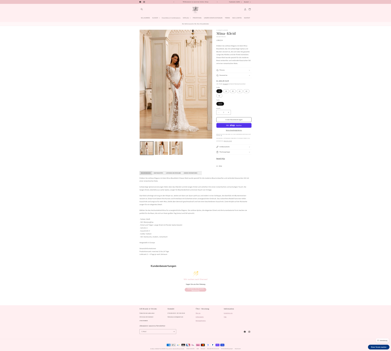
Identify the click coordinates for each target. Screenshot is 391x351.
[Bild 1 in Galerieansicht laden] (147, 148)
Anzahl (218, 108)
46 (219, 96)
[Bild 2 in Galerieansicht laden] (161, 148)
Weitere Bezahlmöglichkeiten (234, 130)
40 (233, 91)
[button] (141, 9)
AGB (198, 348)
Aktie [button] (220, 166)
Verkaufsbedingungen (227, 348)
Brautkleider (228, 141)
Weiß (220, 104)
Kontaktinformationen (213, 348)
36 (219, 91)
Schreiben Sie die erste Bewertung (195, 290)
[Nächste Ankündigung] (217, 2)
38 (226, 91)
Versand (225, 84)
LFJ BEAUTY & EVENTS (160, 348)
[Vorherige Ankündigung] (174, 2)
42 (240, 91)
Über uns (198, 313)
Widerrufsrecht (191, 348)
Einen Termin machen (378, 347)
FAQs (225, 317)
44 (246, 91)
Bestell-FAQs (220, 158)
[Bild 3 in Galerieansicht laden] (176, 148)
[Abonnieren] (174, 331)
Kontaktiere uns (228, 313)
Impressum (238, 348)
